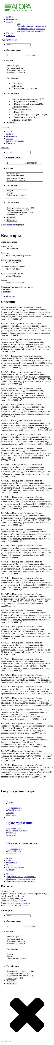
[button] (6, 289)
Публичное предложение (25, 88)
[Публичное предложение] (16, 195)
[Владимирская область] (24, 72)
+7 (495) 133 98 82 (18, 901)
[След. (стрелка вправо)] (5, 1043)
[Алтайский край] (24, 66)
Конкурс (18, 86)
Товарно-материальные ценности (30, 115)
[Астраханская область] (24, 68)
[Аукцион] (16, 191)
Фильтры (5, 148)
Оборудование (22, 109)
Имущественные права (26, 101)
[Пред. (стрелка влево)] (2, 1043)
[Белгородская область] (24, 70)
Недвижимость (23, 107)
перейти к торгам (25, 287)
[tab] (29, 296)
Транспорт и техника (25, 117)
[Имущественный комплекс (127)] (21, 212)
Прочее (19, 112)
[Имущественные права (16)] (21, 210)
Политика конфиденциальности (15, 903)
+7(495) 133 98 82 (9, 40)
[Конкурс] (16, 193)
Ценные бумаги (23, 120)
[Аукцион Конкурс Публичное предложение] (16, 197)
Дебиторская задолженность (29, 99)
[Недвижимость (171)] (21, 215)
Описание (10, 296)
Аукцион (18, 83)
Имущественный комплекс (28, 104)
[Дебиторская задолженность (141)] (21, 208)
